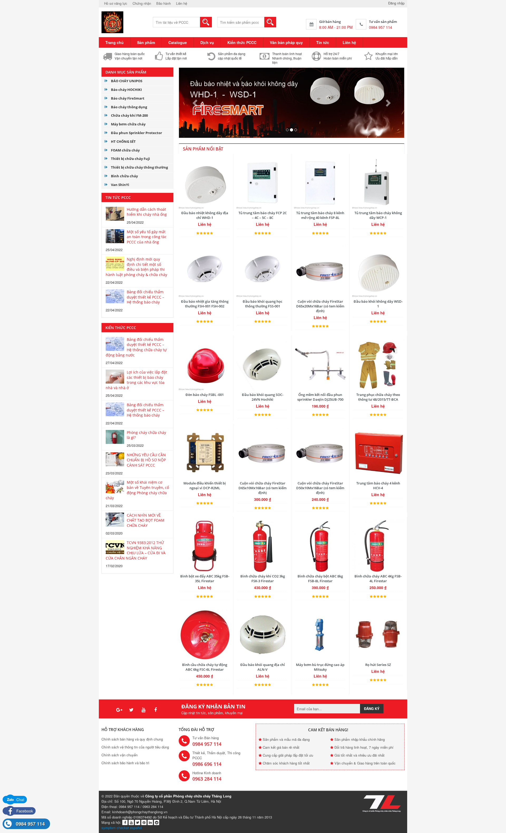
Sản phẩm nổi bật (203, 149)
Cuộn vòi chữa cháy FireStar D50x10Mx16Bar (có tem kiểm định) (320, 488)
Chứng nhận (142, 3)
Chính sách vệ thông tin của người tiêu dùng (135, 746)
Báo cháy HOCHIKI (126, 89)
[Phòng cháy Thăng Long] (112, 21)
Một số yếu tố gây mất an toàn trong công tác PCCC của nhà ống (147, 236)
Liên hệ (181, 3)
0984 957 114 (30, 823)
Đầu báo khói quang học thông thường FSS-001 (262, 303)
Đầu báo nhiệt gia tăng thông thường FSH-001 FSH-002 (204, 303)
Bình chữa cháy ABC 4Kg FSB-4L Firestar (378, 578)
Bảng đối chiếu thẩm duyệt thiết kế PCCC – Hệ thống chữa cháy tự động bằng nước (136, 347)
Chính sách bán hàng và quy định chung (132, 739)
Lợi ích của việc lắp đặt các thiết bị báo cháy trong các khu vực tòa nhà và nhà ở (136, 380)
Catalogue (177, 42)
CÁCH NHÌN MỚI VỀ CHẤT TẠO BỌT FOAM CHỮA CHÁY (145, 520)
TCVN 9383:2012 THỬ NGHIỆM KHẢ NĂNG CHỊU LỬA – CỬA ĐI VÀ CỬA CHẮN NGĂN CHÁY (136, 550)
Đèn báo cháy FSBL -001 (205, 394)
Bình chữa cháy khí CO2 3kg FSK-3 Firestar (262, 578)
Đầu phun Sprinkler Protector (136, 132)
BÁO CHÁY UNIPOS (126, 81)
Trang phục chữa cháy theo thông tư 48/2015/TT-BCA (378, 397)
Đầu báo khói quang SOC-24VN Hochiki (262, 397)
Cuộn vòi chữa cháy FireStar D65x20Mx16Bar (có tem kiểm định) (320, 306)
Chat (19, 799)
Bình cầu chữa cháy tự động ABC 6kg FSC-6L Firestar (204, 667)
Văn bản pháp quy (286, 42)
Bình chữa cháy (124, 176)
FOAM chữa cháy (125, 150)
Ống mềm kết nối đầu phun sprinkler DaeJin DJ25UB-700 (320, 397)
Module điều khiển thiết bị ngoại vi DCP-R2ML (204, 485)
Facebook (24, 811)
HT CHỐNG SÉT (123, 141)
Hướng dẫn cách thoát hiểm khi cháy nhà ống (147, 212)
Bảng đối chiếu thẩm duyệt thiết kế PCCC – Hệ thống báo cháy (145, 297)
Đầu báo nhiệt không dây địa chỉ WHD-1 (204, 215)
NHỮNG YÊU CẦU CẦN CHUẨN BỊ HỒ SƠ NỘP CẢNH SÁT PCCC (146, 460)
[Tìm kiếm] (206, 22)
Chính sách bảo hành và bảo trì (125, 762)
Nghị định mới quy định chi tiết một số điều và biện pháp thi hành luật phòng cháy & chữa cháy (136, 267)
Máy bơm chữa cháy (128, 124)
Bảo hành (163, 3)
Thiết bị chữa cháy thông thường (139, 167)
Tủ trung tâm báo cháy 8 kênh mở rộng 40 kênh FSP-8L (320, 215)
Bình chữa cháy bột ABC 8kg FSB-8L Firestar (320, 578)
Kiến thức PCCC (241, 42)
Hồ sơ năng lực (115, 3)
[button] (196, 102)
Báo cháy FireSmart (127, 98)
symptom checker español (121, 827)
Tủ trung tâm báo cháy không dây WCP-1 (378, 215)
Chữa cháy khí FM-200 (129, 115)
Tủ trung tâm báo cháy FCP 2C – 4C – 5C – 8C (263, 215)
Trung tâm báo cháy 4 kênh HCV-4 (378, 485)
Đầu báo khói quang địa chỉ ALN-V (262, 667)
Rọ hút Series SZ (378, 664)
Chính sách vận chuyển (119, 754)
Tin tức (322, 42)
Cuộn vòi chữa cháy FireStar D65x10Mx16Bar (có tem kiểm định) (262, 488)
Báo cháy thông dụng (129, 107)
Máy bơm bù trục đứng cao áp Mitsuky (320, 667)
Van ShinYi (120, 184)
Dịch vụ (207, 42)
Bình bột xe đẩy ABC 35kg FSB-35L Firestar (204, 578)
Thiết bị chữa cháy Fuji (130, 158)
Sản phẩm (146, 42)
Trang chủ (114, 42)
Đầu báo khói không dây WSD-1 (378, 303)
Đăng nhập (396, 3)
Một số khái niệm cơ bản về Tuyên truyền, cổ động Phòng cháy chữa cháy (137, 490)
